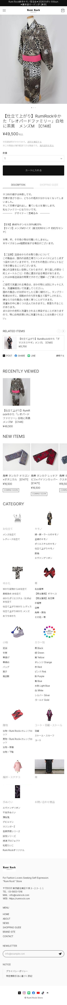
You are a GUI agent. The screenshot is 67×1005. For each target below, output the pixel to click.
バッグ (6, 667)
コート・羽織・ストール (48, 725)
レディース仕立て (11, 539)
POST (9, 356)
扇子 (5, 671)
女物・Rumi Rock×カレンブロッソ (17, 733)
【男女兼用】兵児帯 (44, 598)
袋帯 (37, 608)
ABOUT (6, 919)
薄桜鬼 (6, 817)
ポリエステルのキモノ (46, 544)
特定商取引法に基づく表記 (19, 976)
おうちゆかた (9, 616)
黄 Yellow (39, 657)
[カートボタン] (62, 10)
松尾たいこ (8, 845)
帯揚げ (6, 657)
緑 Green (39, 653)
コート (38, 740)
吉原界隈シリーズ (11, 831)
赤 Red (38, 667)
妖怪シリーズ (9, 836)
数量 (5, 153)
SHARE (21, 356)
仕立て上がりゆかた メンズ (16, 611)
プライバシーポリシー (17, 971)
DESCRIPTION (18, 185)
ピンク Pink (40, 671)
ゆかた (6, 583)
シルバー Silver (42, 695)
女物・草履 (8, 747)
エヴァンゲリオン (43, 558)
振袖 (37, 553)
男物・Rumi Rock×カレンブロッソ (17, 741)
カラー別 (40, 642)
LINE (33, 356)
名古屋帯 (39, 589)
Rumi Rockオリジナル (13, 850)
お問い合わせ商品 (45, 802)
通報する (60, 356)
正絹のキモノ (41, 539)
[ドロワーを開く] (4, 10)
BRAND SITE (9, 932)
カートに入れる (33, 170)
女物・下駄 (8, 752)
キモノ (38, 528)
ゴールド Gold (42, 700)
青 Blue (38, 681)
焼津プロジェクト (11, 841)
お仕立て (8, 528)
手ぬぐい (8, 802)
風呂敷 (6, 676)
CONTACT (8, 936)
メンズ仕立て (9, 534)
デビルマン (8, 822)
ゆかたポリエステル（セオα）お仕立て (17, 600)
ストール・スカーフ (44, 735)
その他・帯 (40, 617)
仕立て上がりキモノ (44, 548)
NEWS (6, 923)
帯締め (6, 662)
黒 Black (39, 648)
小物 (5, 642)
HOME (6, 914)
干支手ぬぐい (9, 812)
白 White (39, 690)
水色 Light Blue (42, 686)
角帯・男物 (40, 612)
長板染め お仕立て (12, 593)
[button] (31, 107)
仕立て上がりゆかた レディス (17, 606)
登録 (60, 954)
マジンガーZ (9, 826)
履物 (5, 725)
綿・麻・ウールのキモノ (47, 534)
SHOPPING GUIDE (49, 185)
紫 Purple (39, 676)
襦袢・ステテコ (11, 777)
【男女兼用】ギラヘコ (46, 593)
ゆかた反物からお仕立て (15, 589)
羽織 (37, 731)
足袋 (5, 648)
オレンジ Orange (43, 662)
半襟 (5, 653)
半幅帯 (38, 603)
